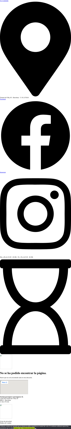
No (20, 428)
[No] (35, 428)
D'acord (16, 428)
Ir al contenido (4, 1)
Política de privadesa (28, 428)
